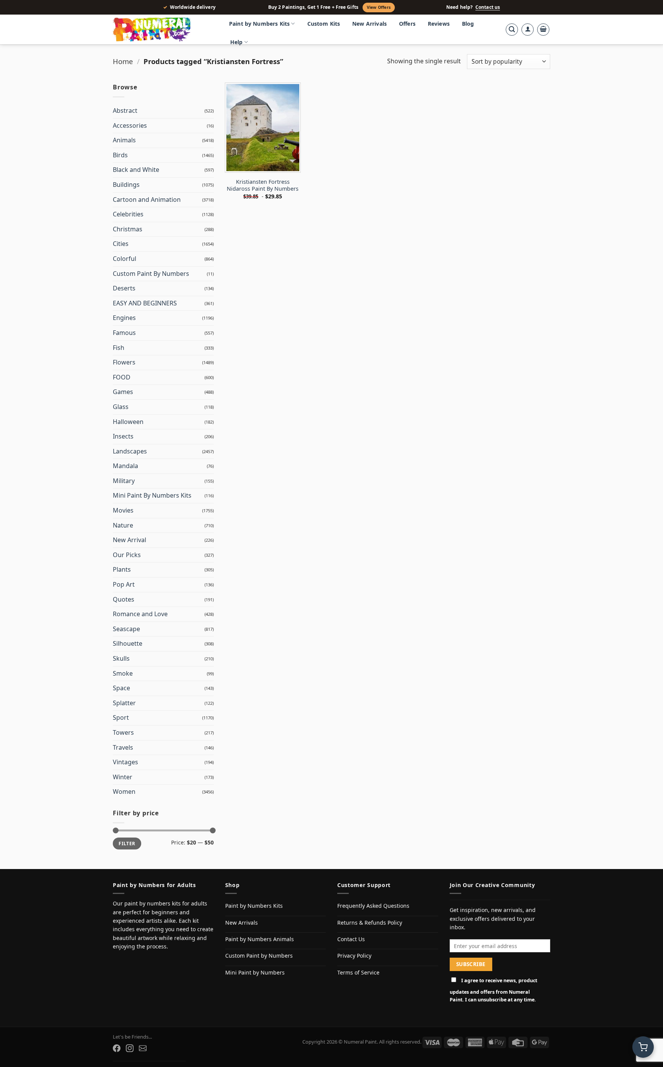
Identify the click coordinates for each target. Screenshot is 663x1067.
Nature (123, 525)
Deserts (124, 288)
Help (236, 42)
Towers (123, 732)
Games (123, 392)
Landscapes (130, 451)
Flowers (124, 362)
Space (121, 688)
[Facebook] (116, 1048)
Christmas (127, 229)
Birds (120, 155)
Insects (123, 436)
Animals (124, 140)
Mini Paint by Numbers (255, 972)
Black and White (136, 169)
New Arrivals (369, 23)
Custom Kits (323, 23)
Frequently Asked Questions (373, 905)
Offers (407, 23)
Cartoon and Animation (147, 199)
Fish (118, 347)
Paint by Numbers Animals (259, 939)
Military (124, 481)
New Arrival (129, 540)
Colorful (124, 258)
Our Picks (127, 555)
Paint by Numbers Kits (259, 23)
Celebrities (128, 214)
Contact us (487, 7)
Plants (122, 569)
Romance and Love (140, 614)
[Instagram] (130, 1048)
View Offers (379, 7)
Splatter (124, 703)
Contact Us (351, 939)
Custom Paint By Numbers (151, 273)
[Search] (512, 29)
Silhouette (127, 643)
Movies (123, 510)
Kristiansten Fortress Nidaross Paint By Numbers (263, 185)
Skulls (121, 658)
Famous (124, 332)
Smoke (123, 673)
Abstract (125, 110)
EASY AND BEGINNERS (145, 303)
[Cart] (543, 29)
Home (123, 61)
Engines (124, 317)
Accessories (130, 125)
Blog (468, 23)
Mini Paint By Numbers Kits (152, 495)
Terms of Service (358, 972)
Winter (122, 777)
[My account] (527, 29)
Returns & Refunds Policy (369, 922)
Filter (127, 843)
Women (124, 791)
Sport (121, 717)
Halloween (128, 421)
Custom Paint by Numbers (259, 955)
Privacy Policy (354, 955)
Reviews (439, 23)
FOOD (121, 377)
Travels (123, 747)
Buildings (126, 184)
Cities (121, 243)
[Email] (143, 1048)
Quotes (123, 599)
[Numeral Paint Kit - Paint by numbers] (163, 30)
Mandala (125, 466)
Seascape (126, 629)
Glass (121, 406)
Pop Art (124, 584)
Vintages (125, 762)
